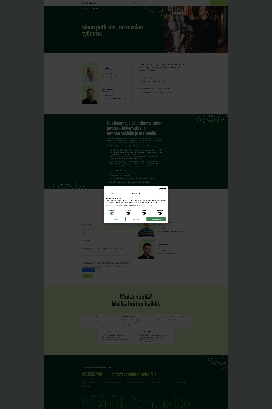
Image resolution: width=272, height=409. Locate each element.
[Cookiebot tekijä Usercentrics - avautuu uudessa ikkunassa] (160, 189)
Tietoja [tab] (157, 193)
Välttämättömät (115, 219)
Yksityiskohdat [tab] (136, 193)
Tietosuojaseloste (147, 205)
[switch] (128, 213)
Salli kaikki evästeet (156, 219)
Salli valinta (136, 219)
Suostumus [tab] (115, 193)
